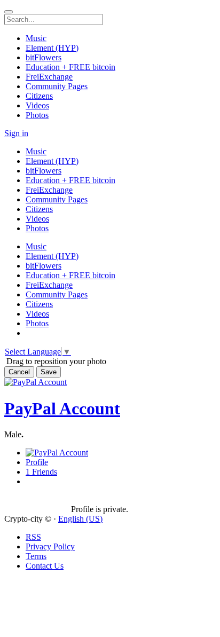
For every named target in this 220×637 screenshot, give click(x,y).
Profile (37, 462)
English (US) (80, 518)
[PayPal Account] (37, 500)
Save (49, 372)
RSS (33, 536)
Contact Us (45, 565)
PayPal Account (62, 408)
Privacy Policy (50, 546)
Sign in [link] (16, 133)
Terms (36, 556)
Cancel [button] (19, 372)
